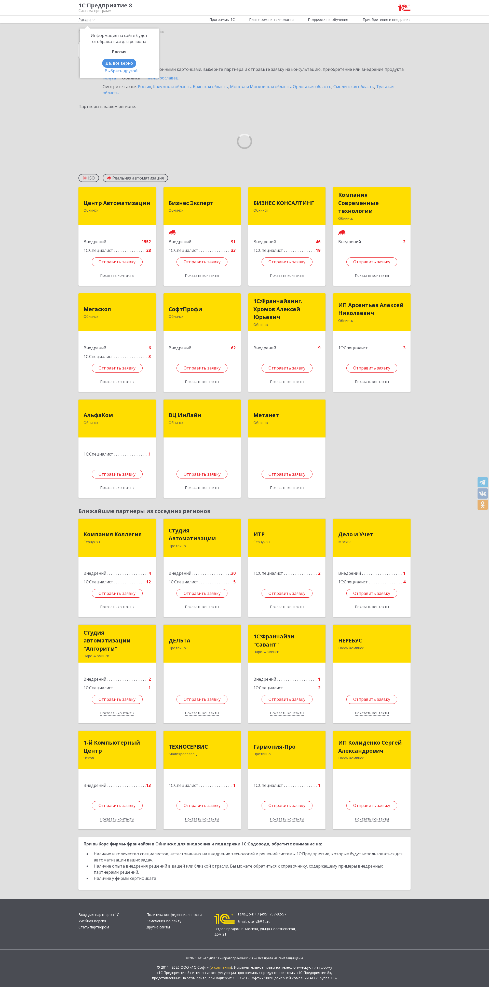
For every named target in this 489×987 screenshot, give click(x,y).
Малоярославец (162, 78)
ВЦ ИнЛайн (185, 415)
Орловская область (312, 86)
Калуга (109, 78)
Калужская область (172, 86)
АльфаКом (98, 415)
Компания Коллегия (113, 534)
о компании (221, 967)
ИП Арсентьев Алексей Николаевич (371, 309)
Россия (144, 86)
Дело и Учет (355, 534)
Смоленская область (353, 86)
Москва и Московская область (260, 86)
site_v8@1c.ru (259, 921)
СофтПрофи (185, 309)
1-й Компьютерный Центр (112, 746)
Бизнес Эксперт (191, 203)
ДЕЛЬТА (179, 640)
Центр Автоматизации (117, 203)
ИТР (259, 534)
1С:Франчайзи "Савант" (273, 640)
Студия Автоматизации (192, 534)
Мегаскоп (97, 309)
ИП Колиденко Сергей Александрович (370, 746)
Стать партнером (93, 927)
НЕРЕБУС (350, 640)
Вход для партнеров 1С (98, 914)
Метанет (266, 415)
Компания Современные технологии (358, 202)
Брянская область (210, 86)
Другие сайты (158, 927)
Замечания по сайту (163, 921)
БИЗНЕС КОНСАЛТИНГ (283, 203)
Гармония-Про (274, 746)
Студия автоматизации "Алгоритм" (107, 640)
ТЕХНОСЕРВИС (188, 746)
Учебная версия (92, 921)
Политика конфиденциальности (174, 914)
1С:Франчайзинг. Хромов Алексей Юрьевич (277, 309)
